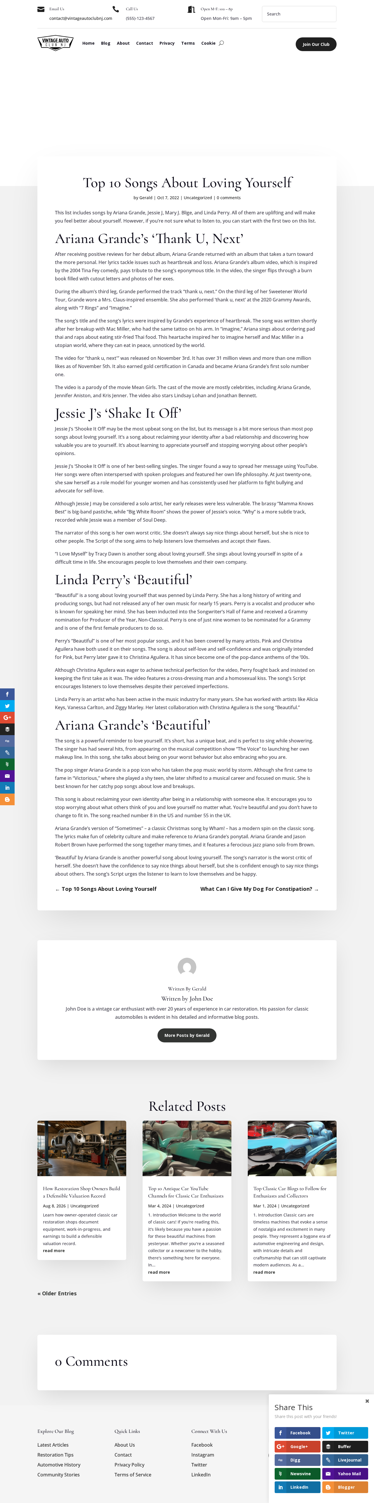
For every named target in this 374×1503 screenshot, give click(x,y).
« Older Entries (57, 1293)
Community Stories (58, 1474)
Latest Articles (53, 1445)
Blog (105, 43)
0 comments (229, 197)
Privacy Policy (129, 1465)
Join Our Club (316, 44)
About (123, 43)
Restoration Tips (55, 1455)
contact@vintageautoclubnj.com (80, 18)
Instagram (202, 1455)
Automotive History (58, 1465)
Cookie (208, 43)
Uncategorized (198, 197)
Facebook (202, 1445)
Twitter (199, 1465)
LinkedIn (201, 1474)
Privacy (167, 43)
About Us (125, 1445)
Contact (144, 43)
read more (54, 1250)
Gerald (146, 197)
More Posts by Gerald (187, 1035)
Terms (188, 43)
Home (88, 43)
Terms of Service (133, 1474)
